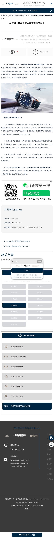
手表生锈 (14, 299)
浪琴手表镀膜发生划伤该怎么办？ (18, 246)
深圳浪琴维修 (8, 64)
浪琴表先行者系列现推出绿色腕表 (18, 241)
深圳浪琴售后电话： (27, 502)
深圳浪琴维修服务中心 (34, 3)
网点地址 (14, 286)
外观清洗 (40, 305)
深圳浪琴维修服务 (30, 335)
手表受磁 (40, 311)
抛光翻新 (14, 318)
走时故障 (14, 292)
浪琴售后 (14, 324)
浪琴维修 (40, 318)
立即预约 (27, 270)
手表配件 (15, 218)
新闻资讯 (14, 311)
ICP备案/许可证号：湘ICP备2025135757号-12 (27, 505)
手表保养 (40, 286)
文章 (27, 15)
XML (27, 509)
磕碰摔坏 (14, 305)
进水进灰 (40, 292)
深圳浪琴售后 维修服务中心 (22, 499)
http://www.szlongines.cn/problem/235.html (27, 227)
